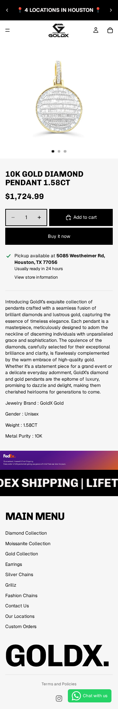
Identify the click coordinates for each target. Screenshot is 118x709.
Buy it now (59, 236)
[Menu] (7, 30)
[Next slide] (111, 10)
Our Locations (19, 616)
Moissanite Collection (27, 543)
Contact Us (17, 606)
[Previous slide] (7, 10)
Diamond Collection (26, 533)
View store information (36, 277)
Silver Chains (19, 574)
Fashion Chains (21, 595)
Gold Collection (21, 554)
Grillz (10, 585)
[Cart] (110, 30)
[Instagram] (59, 698)
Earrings (13, 564)
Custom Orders (20, 626)
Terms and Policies (59, 684)
